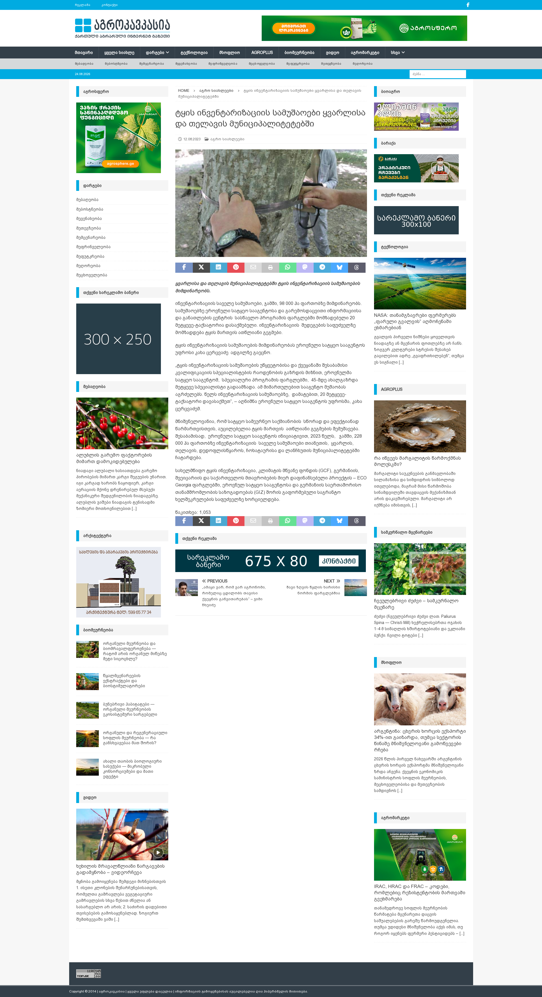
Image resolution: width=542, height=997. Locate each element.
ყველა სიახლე (119, 52)
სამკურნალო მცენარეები (406, 532)
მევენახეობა (186, 63)
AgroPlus (262, 52)
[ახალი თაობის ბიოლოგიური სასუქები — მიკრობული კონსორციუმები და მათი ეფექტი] (87, 767)
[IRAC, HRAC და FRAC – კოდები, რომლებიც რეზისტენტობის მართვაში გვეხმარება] (420, 855)
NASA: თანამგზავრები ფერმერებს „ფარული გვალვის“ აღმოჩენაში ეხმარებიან (415, 321)
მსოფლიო (229, 52)
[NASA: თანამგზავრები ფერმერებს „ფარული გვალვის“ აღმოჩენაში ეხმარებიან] (420, 283)
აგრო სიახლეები (227, 139)
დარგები (155, 52)
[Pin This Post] (235, 268)
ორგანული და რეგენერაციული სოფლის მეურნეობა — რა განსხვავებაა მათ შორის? (135, 737)
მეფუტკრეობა (298, 63)
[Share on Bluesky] (339, 268)
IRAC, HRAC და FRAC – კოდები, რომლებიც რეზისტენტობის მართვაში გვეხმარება (419, 893)
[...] (134, 508)
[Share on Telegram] (322, 268)
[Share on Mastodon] (305, 268)
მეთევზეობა (331, 63)
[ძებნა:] (438, 73)
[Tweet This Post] (201, 268)
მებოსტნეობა (116, 63)
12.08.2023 (192, 139)
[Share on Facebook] (184, 268)
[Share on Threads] (356, 268)
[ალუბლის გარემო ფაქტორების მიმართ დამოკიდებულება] (122, 423)
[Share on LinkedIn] (218, 268)
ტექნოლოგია (194, 52)
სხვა (395, 52)
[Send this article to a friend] (253, 268)
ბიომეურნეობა (299, 52)
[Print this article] (270, 268)
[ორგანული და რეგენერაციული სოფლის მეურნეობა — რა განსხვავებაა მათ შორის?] (87, 738)
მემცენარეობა (151, 63)
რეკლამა (82, 4)
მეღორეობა (363, 63)
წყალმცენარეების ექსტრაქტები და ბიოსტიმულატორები (124, 680)
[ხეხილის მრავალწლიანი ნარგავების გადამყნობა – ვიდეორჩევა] (122, 834)
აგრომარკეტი (365, 52)
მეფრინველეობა (222, 63)
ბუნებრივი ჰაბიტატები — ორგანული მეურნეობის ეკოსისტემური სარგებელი (130, 709)
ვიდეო (332, 52)
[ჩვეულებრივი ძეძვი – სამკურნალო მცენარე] (420, 569)
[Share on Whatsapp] (287, 268)
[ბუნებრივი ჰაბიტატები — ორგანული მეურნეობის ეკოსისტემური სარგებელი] (87, 710)
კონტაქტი (110, 4)
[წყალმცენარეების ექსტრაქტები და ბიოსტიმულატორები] (87, 681)
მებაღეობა (84, 63)
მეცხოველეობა (262, 63)
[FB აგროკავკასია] (468, 5)
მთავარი (84, 52)
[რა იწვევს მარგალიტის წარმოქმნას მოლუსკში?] (420, 426)
